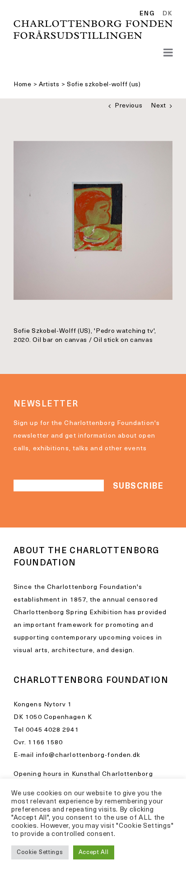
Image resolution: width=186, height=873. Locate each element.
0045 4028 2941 (52, 730)
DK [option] (167, 14)
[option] (166, 14)
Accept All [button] (94, 852)
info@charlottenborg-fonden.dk (88, 755)
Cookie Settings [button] (40, 852)
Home (23, 84)
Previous (129, 106)
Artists (49, 84)
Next (158, 106)
